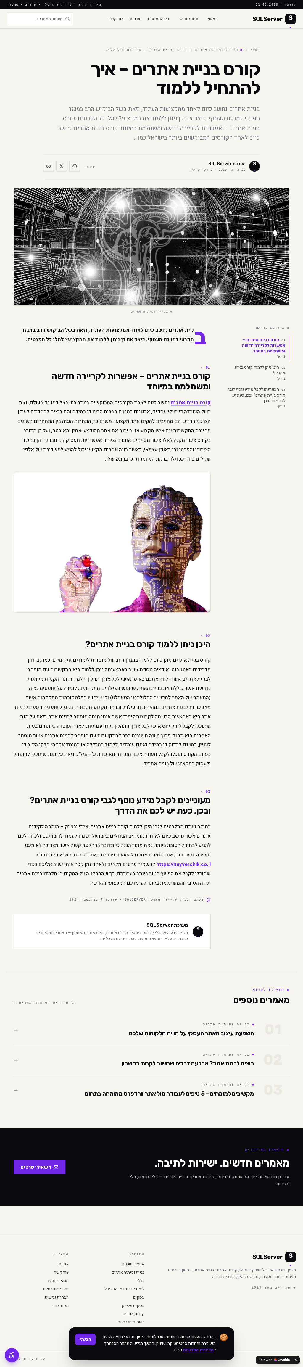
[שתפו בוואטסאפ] (74, 166)
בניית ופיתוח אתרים (216, 50)
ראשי (212, 19)
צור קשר (116, 19)
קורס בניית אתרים (191, 402)
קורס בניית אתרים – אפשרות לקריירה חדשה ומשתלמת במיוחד (263, 347)
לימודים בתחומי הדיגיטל (124, 1289)
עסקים (138, 1297)
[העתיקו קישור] (48, 166)
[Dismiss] (295, 1359)
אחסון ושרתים (132, 1264)
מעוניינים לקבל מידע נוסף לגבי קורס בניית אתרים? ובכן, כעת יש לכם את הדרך (256, 397)
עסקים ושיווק (133, 1306)
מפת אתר (60, 1306)
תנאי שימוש (58, 1281)
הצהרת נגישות (57, 1297)
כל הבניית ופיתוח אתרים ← (45, 1003)
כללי (140, 1281)
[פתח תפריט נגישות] (12, 1355)
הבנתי (85, 1339)
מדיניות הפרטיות (198, 1350)
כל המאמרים (157, 19)
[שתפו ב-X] (61, 166)
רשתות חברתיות (130, 1322)
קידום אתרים (133, 1314)
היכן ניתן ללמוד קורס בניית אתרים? (260, 372)
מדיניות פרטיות (56, 1289)
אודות (135, 19)
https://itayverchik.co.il (183, 864)
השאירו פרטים (36, 1167)
